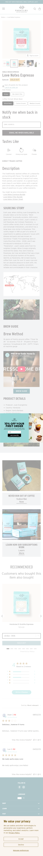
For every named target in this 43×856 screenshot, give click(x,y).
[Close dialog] (42, 414)
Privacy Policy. (14, 833)
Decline (21, 845)
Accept (21, 839)
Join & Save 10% (14, 435)
